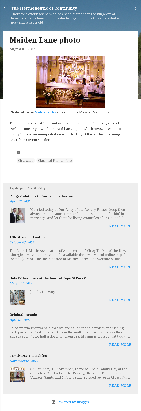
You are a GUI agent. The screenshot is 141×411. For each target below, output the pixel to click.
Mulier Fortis (45, 112)
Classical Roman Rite (55, 160)
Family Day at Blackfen (28, 355)
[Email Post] (19, 154)
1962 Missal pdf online (28, 237)
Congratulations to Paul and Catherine (41, 196)
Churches (25, 160)
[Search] (136, 9)
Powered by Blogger (73, 402)
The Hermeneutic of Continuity (44, 8)
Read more (120, 226)
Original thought (23, 314)
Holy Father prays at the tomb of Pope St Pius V (48, 278)
